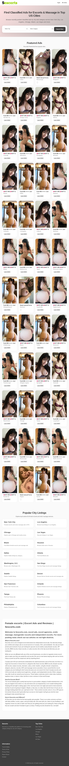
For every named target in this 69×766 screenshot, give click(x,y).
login (58, 2)
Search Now (59, 29)
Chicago (38, 731)
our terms (60, 656)
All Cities (38, 739)
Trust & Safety (6, 747)
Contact (4, 757)
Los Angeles (39, 729)
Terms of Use (5, 749)
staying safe (51, 656)
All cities (64, 2)
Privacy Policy (5, 752)
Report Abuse (5, 754)
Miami (37, 734)
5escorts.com (53, 661)
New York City (39, 726)
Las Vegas (38, 736)
